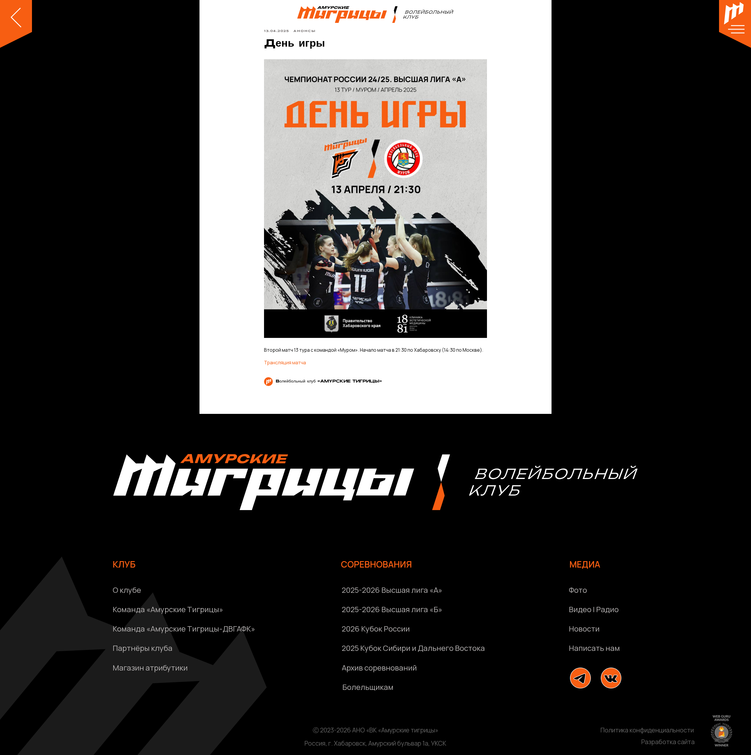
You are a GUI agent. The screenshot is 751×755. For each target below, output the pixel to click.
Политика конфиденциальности (647, 730)
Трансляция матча (285, 362)
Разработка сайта (668, 741)
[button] (651, 648)
